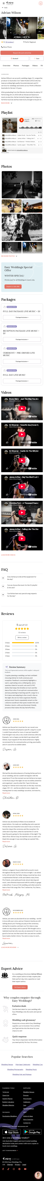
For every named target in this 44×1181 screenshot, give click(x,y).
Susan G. (9, 749)
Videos (35, 65)
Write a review (22, 637)
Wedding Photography (15, 1069)
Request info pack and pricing (22, 53)
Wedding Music (31, 1069)
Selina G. (10, 846)
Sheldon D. (11, 797)
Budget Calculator (8, 1102)
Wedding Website (8, 1105)
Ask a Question (28, 1119)
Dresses (26, 1095)
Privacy (17, 1164)
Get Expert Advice (20, 987)
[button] (22, 578)
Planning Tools (8, 1088)
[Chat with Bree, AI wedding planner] (38, 1175)
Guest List (5, 1095)
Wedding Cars (38, 1064)
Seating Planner (7, 1098)
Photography (27, 1098)
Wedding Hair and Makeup (22, 1074)
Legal (24, 1164)
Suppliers (26, 1088)
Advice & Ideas (28, 1116)
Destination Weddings (9, 1116)
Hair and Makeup (28, 1108)
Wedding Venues (7, 1064)
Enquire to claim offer (13, 286)
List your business (9, 1150)
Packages (25, 65)
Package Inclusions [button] (22, 317)
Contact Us (27, 1123)
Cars (24, 1105)
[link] (3, 1169)
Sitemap (10, 1164)
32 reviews (9, 42)
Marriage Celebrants (23, 1064)
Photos (16, 65)
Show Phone (7, 47)
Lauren (7, 943)
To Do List (5, 1092)
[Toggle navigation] (3, 3)
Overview (6, 65)
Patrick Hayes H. (16, 894)
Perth (5, 7)
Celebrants (26, 1102)
